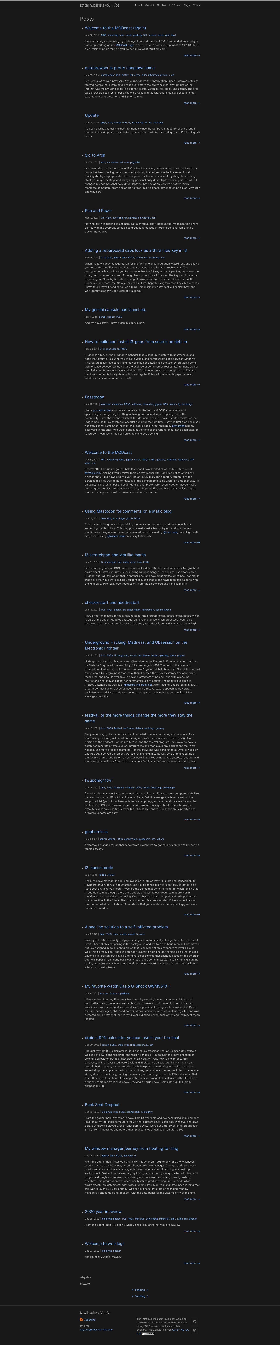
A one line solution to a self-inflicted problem (126, 927)
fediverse (136, 404)
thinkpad (130, 787)
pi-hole (163, 74)
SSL (145, 35)
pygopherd (144, 838)
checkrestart (133, 609)
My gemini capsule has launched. (115, 309)
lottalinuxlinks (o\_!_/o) (99, 5)
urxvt (133, 562)
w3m (144, 74)
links (132, 74)
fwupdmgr (156, 787)
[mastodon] (194, 1330)
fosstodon (105, 404)
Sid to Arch (95, 155)
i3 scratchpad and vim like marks (115, 555)
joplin (171, 74)
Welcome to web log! (104, 1243)
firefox (125, 74)
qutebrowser (107, 74)
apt (157, 609)
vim (103, 217)
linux (118, 74)
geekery (137, 35)
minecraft (164, 1218)
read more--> (192, 55)
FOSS (131, 257)
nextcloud (133, 217)
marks (125, 562)
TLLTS (148, 122)
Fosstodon (94, 397)
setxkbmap (141, 257)
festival (133, 655)
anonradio (171, 459)
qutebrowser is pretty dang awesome (120, 67)
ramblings (158, 122)
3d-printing (138, 122)
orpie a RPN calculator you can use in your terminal (132, 1037)
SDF (191, 459)
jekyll (173, 35)
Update (92, 115)
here (174, 532)
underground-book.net (138, 684)
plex (173, 1218)
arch (110, 122)
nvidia (179, 1218)
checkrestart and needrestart (112, 602)
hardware (119, 787)
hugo (122, 518)
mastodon (117, 404)
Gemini (149, 5)
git (125, 217)
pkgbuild (135, 162)
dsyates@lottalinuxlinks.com (96, 1329)
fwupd (146, 787)
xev (163, 257)
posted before (102, 410)
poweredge (169, 787)
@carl (166, 532)
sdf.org (160, 838)
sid (121, 162)
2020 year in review (103, 1211)
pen (154, 217)
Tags (187, 5)
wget (87, 463)
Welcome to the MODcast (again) (115, 28)
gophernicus (96, 831)
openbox (128, 1155)
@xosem (112, 536)
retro (121, 35)
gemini (102, 316)
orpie (120, 1044)
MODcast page (125, 45)
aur (108, 162)
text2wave (144, 655)
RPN (132, 1044)
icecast (152, 35)
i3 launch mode (99, 867)
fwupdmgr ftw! (98, 780)
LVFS (138, 787)
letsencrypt (164, 35)
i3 (129, 122)
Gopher (161, 5)
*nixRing (140, 1296)
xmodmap (154, 257)
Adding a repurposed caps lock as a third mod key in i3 (136, 250)
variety (123, 934)
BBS (165, 404)
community (175, 404)
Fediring (140, 1289)
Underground (121, 655)
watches (103, 993)
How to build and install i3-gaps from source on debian (136, 341)
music (129, 35)
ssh (153, 838)
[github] (194, 1321)
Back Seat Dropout (102, 1104)
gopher (111, 316)
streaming (113, 35)
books (172, 655)
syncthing (118, 217)
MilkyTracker (148, 459)
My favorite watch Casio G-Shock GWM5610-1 (128, 986)
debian (117, 122)
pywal (131, 934)
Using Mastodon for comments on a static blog (128, 511)
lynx (138, 74)
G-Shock (114, 993)
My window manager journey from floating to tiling (131, 1148)
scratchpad (110, 562)
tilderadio (183, 459)
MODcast (175, 5)
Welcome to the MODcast (108, 452)
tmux (115, 934)
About (138, 5)
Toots (196, 5)
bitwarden (153, 74)
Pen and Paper (98, 210)
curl (93, 463)
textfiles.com (93, 473)
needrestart (148, 609)
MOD (103, 35)
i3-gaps (108, 257)
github (129, 518)
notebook (145, 217)
